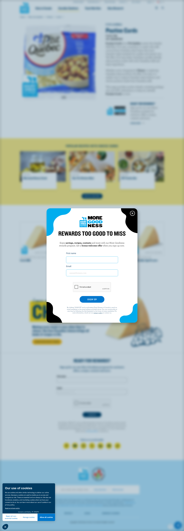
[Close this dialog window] (132, 213)
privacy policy (98, 313)
